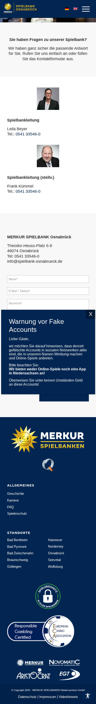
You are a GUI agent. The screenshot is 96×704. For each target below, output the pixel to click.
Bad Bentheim (17, 540)
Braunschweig (17, 560)
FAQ (10, 507)
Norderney (55, 546)
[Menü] (83, 9)
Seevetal (54, 560)
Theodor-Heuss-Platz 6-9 (29, 245)
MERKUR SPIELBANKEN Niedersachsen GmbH (58, 690)
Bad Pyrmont (16, 546)
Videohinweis (68, 697)
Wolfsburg (55, 566)
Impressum (47, 697)
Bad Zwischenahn (20, 553)
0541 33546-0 (28, 134)
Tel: (11, 256)
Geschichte (15, 493)
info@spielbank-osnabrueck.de (34, 261)
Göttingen (14, 566)
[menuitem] (83, 9)
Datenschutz (27, 697)
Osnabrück (56, 553)
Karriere (13, 500)
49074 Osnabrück (23, 251)
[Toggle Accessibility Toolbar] (88, 696)
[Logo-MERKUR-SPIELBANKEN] (36, 9)
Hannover (55, 540)
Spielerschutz (17, 513)
